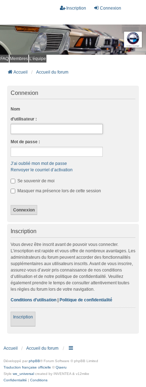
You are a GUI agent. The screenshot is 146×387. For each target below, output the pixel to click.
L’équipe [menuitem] (37, 58)
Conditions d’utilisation (33, 299)
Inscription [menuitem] (76, 8)
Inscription (23, 317)
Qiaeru (61, 367)
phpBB (34, 361)
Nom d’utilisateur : (24, 114)
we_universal (23, 374)
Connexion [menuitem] (110, 8)
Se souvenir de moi (35, 180)
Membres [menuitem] (19, 58)
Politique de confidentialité (86, 299)
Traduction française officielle (27, 367)
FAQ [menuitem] (4, 58)
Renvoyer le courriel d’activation (42, 169)
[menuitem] (15, 380)
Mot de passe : (25, 141)
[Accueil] (73, 39)
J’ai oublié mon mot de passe (39, 163)
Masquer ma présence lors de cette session (58, 190)
